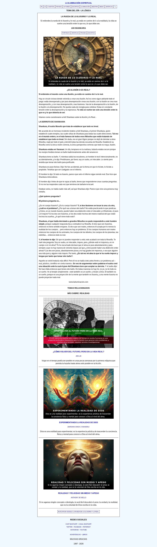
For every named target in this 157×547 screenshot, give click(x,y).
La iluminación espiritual (78, 3)
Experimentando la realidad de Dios (78, 422)
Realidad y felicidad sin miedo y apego (78, 493)
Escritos (75, 7)
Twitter (69, 527)
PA (42, 7)
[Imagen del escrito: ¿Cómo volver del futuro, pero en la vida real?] (78, 347)
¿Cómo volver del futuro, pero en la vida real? (78, 352)
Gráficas (109, 7)
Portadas (66, 33)
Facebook (77, 527)
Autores (66, 7)
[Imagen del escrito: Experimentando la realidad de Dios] (78, 418)
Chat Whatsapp (71, 524)
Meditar (95, 7)
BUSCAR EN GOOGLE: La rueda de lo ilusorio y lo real (78, 511)
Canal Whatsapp (85, 524)
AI (45, 7)
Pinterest (87, 527)
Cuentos (50, 7)
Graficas (75, 33)
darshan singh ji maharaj (78, 427)
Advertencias (75, 534)
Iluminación (85, 7)
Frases (59, 7)
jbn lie (78, 356)
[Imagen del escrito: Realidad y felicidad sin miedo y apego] (78, 489)
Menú (102, 7)
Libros (84, 534)
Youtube (83, 530)
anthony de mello (78, 497)
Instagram (74, 530)
